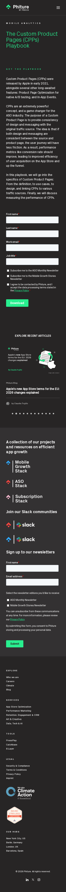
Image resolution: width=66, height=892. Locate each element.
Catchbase (11, 745)
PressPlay (11, 740)
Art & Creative (14, 719)
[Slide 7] (35, 413)
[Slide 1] (12, 413)
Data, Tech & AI (14, 723)
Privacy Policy (13, 774)
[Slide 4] (24, 413)
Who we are (12, 677)
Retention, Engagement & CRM (22, 715)
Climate (10, 685)
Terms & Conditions (16, 770)
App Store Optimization (18, 707)
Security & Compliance (18, 766)
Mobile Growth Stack (15, 383)
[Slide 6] (31, 413)
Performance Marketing (18, 711)
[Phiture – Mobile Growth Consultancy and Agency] (17, 8)
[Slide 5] (27, 413)
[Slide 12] (53, 413)
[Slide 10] (46, 413)
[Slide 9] (42, 413)
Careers (10, 681)
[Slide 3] (20, 413)
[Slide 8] (38, 413)
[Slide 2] (16, 413)
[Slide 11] (50, 413)
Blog (8, 690)
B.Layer (10, 749)
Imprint (10, 778)
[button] (58, 7)
